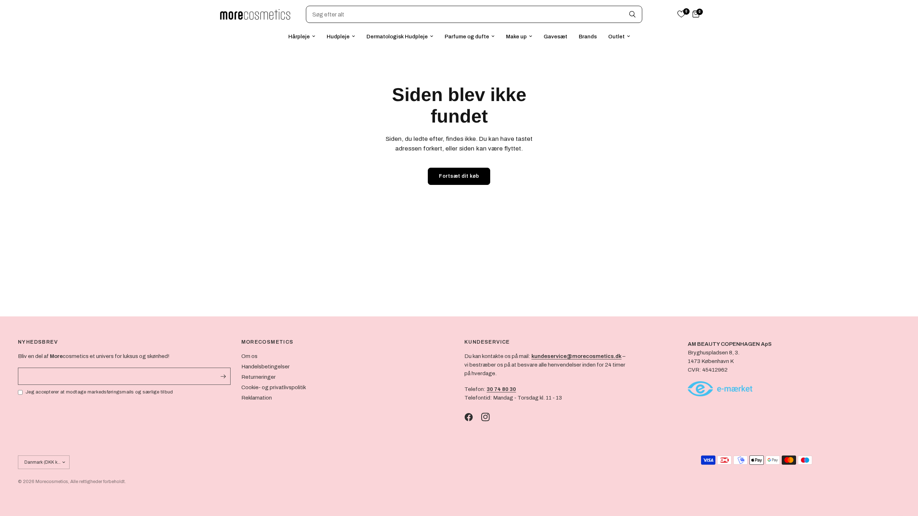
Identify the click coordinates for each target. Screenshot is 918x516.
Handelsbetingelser (265, 366)
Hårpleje (299, 36)
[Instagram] (489, 417)
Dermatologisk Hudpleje (397, 36)
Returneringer (258, 377)
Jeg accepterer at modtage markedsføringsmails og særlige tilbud (99, 392)
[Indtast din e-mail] (223, 376)
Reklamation (256, 398)
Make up (516, 36)
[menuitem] (302, 36)
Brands (588, 36)
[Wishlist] (681, 14)
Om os (249, 356)
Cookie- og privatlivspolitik (273, 387)
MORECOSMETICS (267, 342)
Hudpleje (338, 36)
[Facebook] (472, 417)
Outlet (616, 36)
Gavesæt (555, 36)
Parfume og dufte (467, 36)
